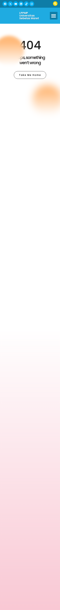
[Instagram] (31, 3)
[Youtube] (15, 3)
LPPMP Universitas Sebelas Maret (29, 15)
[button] (54, 16)
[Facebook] (5, 3)
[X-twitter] (10, 3)
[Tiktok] (26, 3)
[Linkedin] (21, 3)
